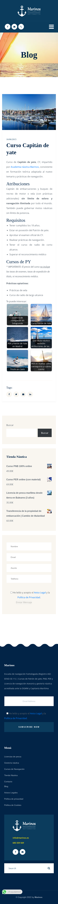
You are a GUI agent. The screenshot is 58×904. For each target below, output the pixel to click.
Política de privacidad (13, 799)
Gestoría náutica (11, 763)
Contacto (8, 781)
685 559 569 (18, 842)
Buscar (10, 425)
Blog (6, 786)
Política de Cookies (12, 805)
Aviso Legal (40, 592)
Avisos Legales (11, 792)
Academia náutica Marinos (25, 166)
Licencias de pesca (12, 756)
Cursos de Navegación (14, 769)
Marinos (38, 897)
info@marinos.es (21, 837)
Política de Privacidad (28, 597)
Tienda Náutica (11, 775)
